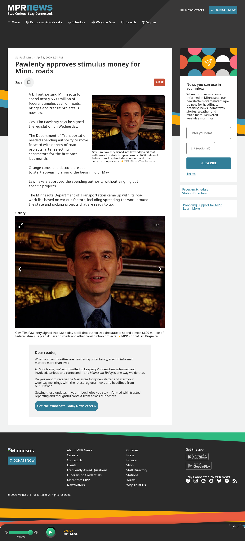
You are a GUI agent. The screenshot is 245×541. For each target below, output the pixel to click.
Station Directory (194, 193)
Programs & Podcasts (46, 22)
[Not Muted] (6, 532)
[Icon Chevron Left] (20, 269)
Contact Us (74, 460)
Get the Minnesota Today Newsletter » (66, 406)
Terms (191, 174)
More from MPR (78, 480)
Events (72, 465)
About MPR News (79, 450)
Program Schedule (195, 189)
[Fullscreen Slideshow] (20, 226)
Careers (72, 455)
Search (131, 22)
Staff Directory (136, 470)
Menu (16, 22)
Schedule (78, 22)
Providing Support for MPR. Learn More (202, 207)
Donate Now (223, 10)
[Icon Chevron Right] (160, 269)
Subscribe (209, 163)
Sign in (151, 22)
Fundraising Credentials (84, 475)
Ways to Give (105, 22)
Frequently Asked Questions (87, 470)
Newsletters (76, 485)
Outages (132, 450)
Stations (132, 475)
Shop (130, 465)
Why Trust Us (136, 485)
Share (159, 82)
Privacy (131, 460)
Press (130, 455)
